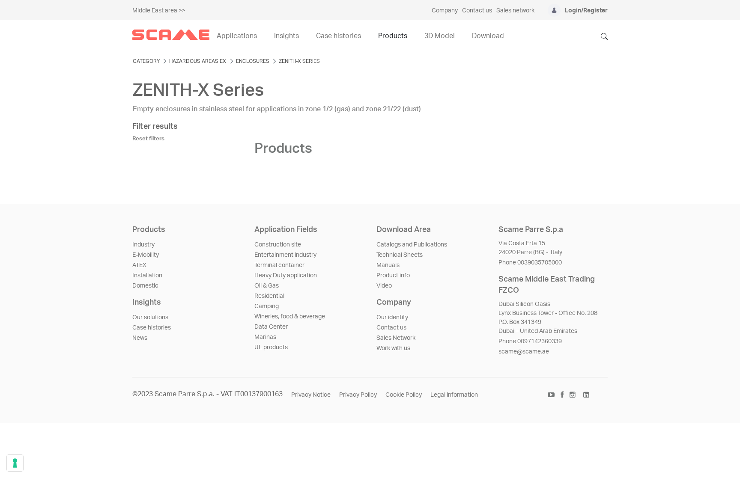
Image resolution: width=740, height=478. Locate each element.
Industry (143, 245)
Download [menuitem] (488, 36)
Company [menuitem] (445, 11)
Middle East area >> (158, 11)
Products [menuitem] (392, 36)
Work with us (393, 348)
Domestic (145, 286)
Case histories (151, 328)
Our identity (392, 318)
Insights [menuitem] (286, 36)
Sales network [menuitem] (515, 11)
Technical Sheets (399, 255)
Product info (393, 276)
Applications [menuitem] (237, 36)
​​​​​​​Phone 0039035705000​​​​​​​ (530, 263)
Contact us (391, 328)
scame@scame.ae (523, 352)
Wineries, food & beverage (289, 317)
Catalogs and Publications (411, 245)
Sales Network (395, 338)
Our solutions (150, 318)
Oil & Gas (266, 286)
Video (384, 286)
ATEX (139, 265)
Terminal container (279, 265)
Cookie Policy (403, 395)
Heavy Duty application (285, 276)
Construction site (277, 245)
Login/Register (586, 11)
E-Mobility (145, 255)
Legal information (454, 395)
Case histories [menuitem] (338, 36)
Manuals (388, 265)
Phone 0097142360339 (530, 341)
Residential (269, 296)
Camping (266, 306)
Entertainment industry (285, 255)
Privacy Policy (358, 395)
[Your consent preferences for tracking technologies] (15, 463)
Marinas (265, 337)
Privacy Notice (311, 395)
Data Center (271, 327)
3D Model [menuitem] (439, 36)
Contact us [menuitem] (477, 11)
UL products (271, 347)
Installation (147, 276)
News (139, 338)
